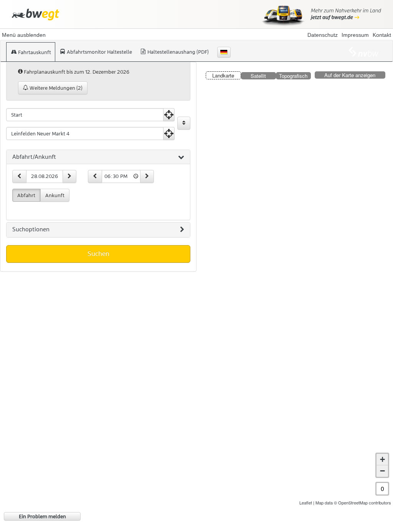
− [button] (382, 471)
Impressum (355, 35)
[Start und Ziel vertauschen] (183, 123)
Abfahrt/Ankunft (34, 157)
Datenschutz (322, 35)
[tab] (98, 157)
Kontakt (382, 35)
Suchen (98, 253)
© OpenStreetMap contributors (362, 502)
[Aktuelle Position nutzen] (169, 114)
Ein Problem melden (42, 516)
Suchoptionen (31, 229)
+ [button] (382, 459)
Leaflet (305, 502)
